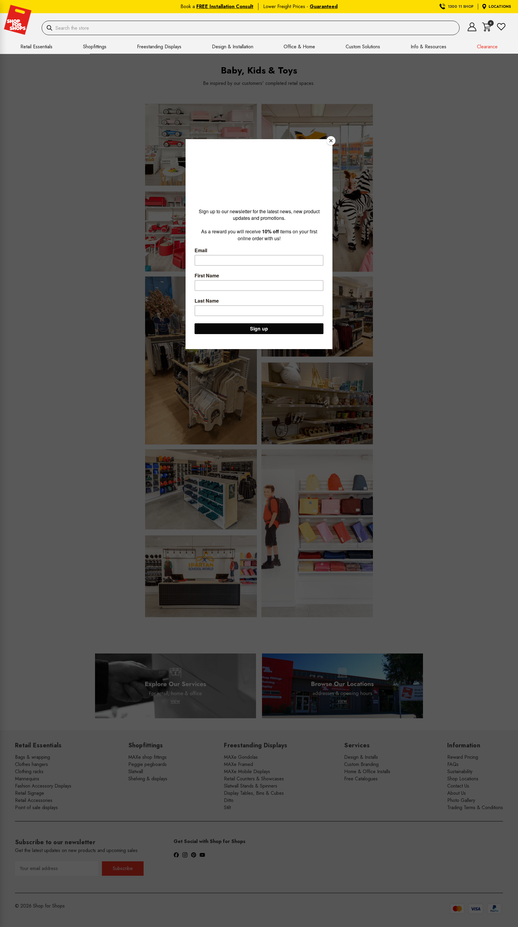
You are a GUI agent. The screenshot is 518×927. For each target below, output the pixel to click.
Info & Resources (428, 46)
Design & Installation (232, 46)
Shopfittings (94, 46)
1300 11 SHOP (461, 6)
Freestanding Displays (159, 46)
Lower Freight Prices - (300, 6)
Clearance (487, 46)
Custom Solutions (363, 46)
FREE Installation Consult (224, 6)
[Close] (330, 140)
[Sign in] (472, 29)
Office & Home (299, 46)
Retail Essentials (36, 46)
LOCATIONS (500, 6)
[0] (486, 29)
